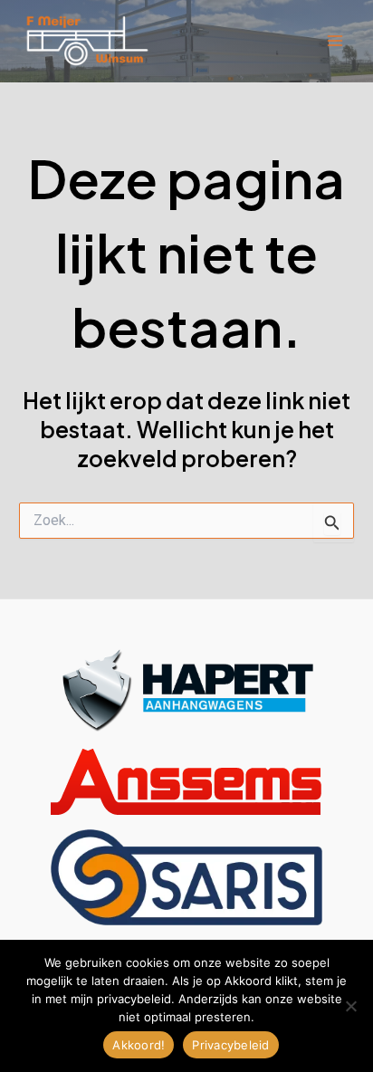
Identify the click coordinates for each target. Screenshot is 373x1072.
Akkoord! (138, 1045)
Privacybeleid (230, 1045)
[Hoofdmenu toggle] (334, 41)
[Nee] (350, 1006)
